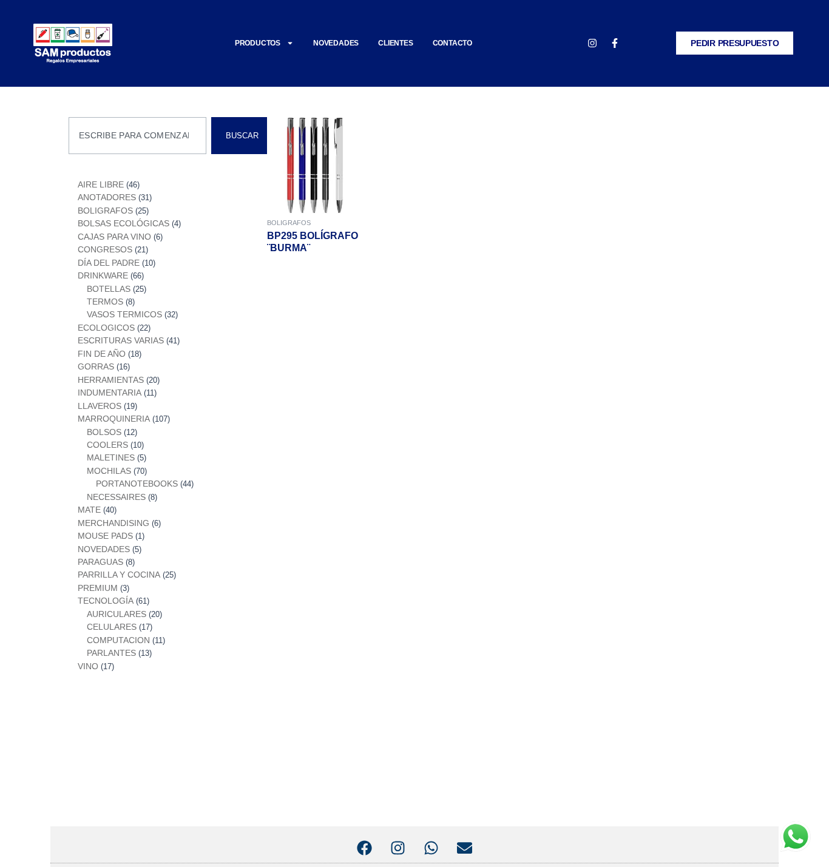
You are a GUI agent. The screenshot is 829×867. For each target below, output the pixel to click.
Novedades (336, 43)
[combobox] (137, 135)
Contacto (452, 43)
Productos (257, 43)
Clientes (395, 43)
